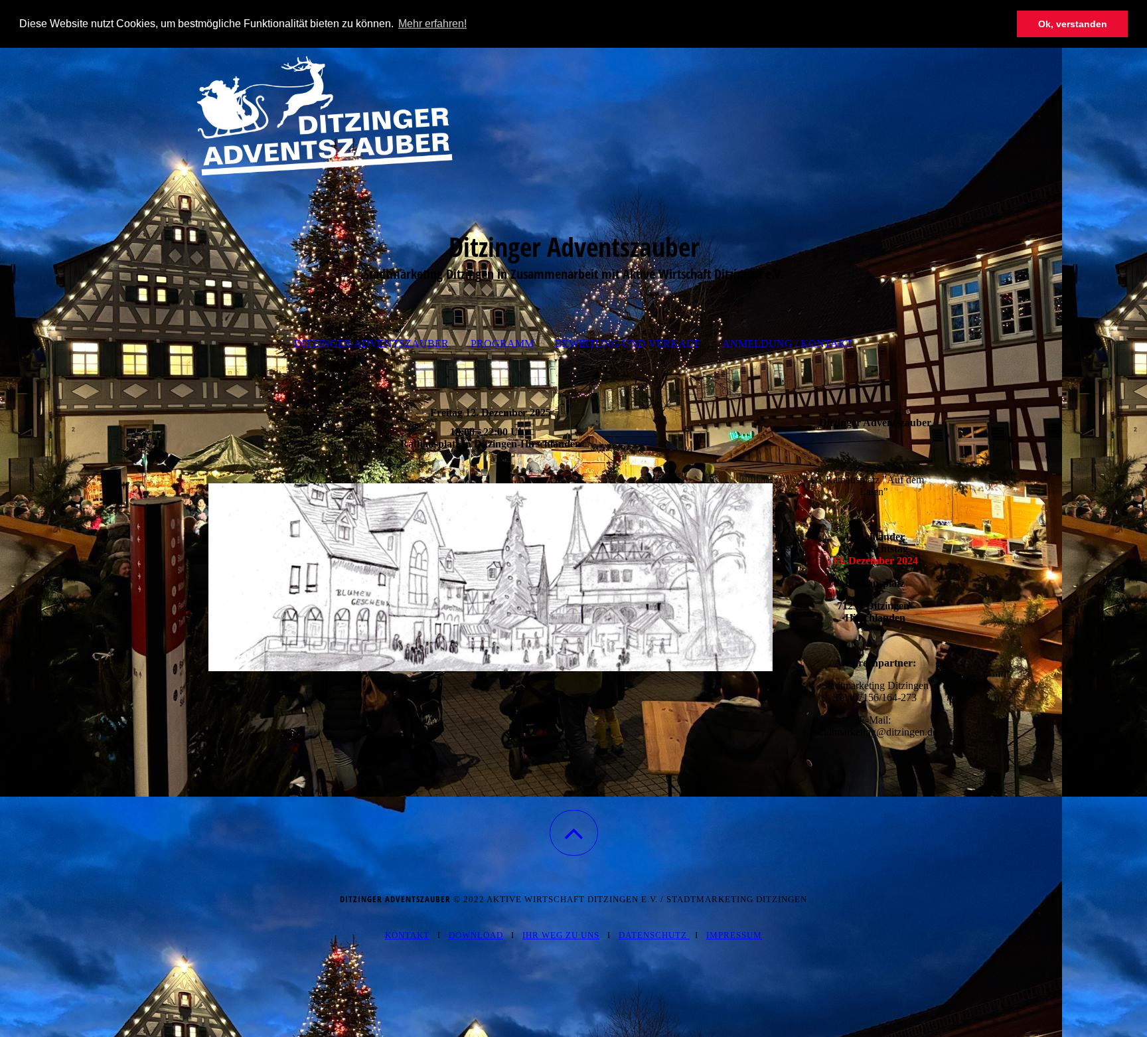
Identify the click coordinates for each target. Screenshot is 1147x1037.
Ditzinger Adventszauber (371, 343)
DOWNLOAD (476, 935)
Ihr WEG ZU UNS (560, 935)
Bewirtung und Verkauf (627, 343)
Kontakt (407, 935)
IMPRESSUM (734, 935)
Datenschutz (653, 935)
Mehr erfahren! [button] (432, 23)
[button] (574, 833)
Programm (502, 343)
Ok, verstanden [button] (1072, 24)
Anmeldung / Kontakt (787, 343)
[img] (573, 114)
